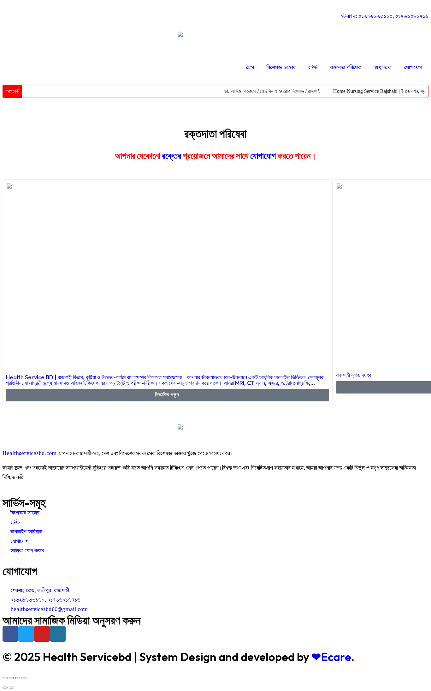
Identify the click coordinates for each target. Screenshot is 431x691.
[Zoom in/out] (24, 678)
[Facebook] (10, 634)
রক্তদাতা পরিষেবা (345, 68)
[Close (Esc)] (5, 678)
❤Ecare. (332, 657)
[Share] (11, 678)
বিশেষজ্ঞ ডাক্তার (281, 68)
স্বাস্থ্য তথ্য (383, 68)
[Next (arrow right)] (11, 687)
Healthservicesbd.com (29, 454)
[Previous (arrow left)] (5, 687)
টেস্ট (313, 68)
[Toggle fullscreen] (17, 678)
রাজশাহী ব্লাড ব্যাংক (354, 375)
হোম (250, 68)
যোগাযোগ (413, 68)
